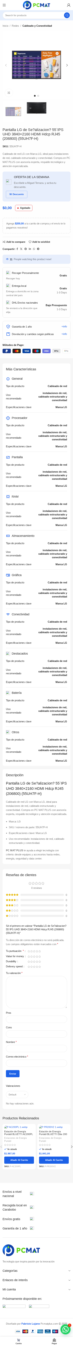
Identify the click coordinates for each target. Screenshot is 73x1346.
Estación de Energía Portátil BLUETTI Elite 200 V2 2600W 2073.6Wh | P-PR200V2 (53, 1135)
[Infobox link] (18, 1194)
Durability (11, 961)
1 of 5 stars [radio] (28, 951)
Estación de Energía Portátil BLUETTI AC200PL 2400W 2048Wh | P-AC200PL (18, 1135)
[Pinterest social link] (25, 249)
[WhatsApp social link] (34, 249)
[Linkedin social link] (30, 249)
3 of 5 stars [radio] (34, 951)
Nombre (11, 1042)
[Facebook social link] (17, 249)
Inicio (5, 25)
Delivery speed (14, 966)
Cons (9, 1027)
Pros (8, 1012)
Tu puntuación (15, 951)
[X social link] (21, 249)
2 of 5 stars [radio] (31, 951)
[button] (6, 65)
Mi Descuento (17, 194)
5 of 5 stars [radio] (39, 951)
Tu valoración (14, 973)
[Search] (67, 15)
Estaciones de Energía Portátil (15, 1139)
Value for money (15, 956)
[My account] (68, 5)
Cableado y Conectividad (37, 25)
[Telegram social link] (38, 249)
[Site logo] (36, 4)
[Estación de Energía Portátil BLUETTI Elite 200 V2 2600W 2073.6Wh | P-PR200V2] (54, 1127)
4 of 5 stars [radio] (36, 951)
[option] (35, 96)
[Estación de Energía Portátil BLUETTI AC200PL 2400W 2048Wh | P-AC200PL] (19, 1127)
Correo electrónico (17, 1056)
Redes (15, 25)
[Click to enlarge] (9, 93)
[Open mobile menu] (4, 5)
